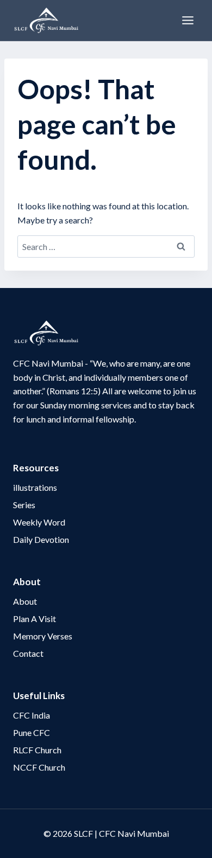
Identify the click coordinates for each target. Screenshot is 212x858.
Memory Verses (42, 636)
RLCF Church (37, 750)
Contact (28, 653)
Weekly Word (39, 522)
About (25, 601)
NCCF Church (39, 767)
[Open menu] (187, 20)
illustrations (35, 487)
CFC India (31, 715)
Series (24, 505)
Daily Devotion (41, 539)
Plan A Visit (34, 618)
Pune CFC (31, 732)
